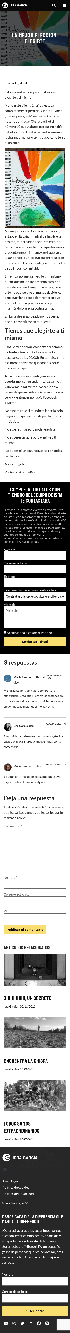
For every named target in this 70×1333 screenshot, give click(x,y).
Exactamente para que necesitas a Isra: (30, 590)
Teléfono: (10, 576)
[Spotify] (47, 1323)
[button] (54, 5)
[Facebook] (39, 1323)
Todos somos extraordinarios (22, 1127)
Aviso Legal (10, 1181)
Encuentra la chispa (26, 1061)
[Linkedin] (31, 1323)
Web (7, 911)
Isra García (20, 725)
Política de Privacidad (18, 1194)
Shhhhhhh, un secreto (28, 998)
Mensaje (9, 604)
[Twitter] (22, 1323)
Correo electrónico (16, 563)
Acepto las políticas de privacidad (29, 633)
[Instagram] (14, 1323)
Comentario (13, 826)
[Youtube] (6, 1323)
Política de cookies (15, 1187)
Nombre (9, 549)
